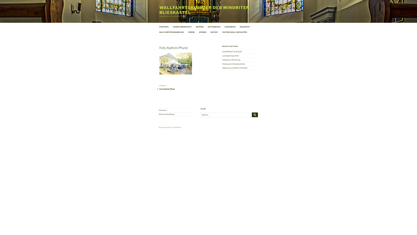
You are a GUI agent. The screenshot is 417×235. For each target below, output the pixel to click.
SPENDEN (202, 32)
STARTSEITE (164, 27)
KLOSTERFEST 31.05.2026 (232, 52)
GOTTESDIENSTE (214, 27)
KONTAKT (214, 32)
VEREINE (191, 32)
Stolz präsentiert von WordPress (170, 127)
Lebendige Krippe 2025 (230, 56)
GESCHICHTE (245, 27)
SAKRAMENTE (230, 27)
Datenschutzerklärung (166, 114)
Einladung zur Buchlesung (231, 60)
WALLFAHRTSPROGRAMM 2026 (171, 32)
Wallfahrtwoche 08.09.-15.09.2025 (234, 68)
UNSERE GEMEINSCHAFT (182, 27)
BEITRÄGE (200, 27)
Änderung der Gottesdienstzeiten (233, 64)
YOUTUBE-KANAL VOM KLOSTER (234, 32)
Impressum (163, 110)
